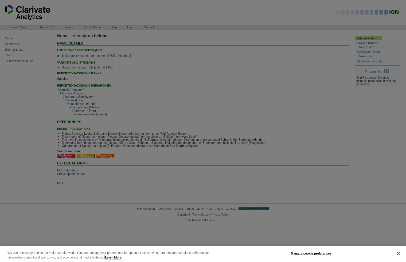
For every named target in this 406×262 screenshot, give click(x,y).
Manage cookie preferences (311, 253)
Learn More (113, 257)
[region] (203, 254)
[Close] (398, 254)
